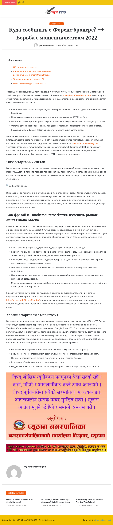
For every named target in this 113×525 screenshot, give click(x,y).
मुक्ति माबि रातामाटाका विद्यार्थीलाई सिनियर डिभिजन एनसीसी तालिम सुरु (41, 2)
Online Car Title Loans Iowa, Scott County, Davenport (19, 501)
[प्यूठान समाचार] (56, 11)
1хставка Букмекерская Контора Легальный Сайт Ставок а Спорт (55, 501)
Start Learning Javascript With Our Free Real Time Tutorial (89, 501)
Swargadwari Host (103, 520)
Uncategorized (56, 24)
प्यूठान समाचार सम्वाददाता (46, 45)
